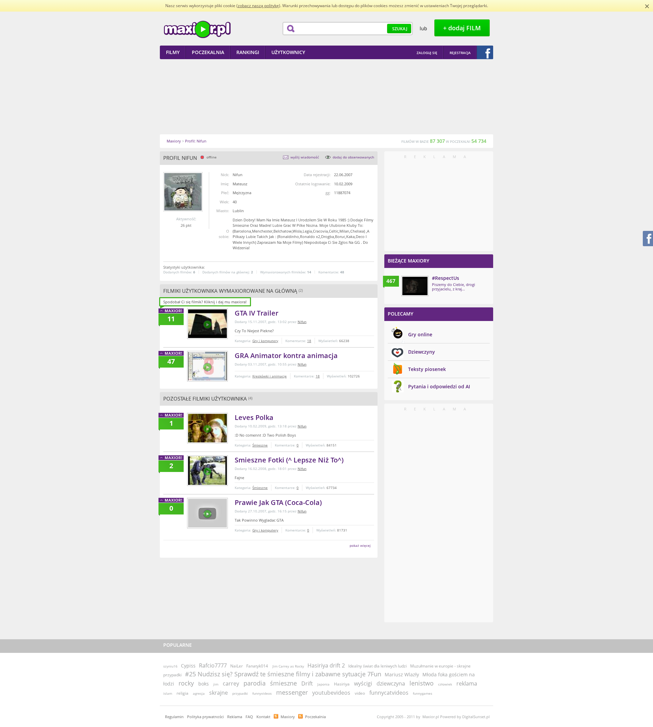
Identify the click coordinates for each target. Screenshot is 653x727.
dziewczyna (390, 683)
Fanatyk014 (257, 666)
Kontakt (263, 716)
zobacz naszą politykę (258, 6)
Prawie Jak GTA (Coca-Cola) (278, 502)
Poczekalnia (315, 716)
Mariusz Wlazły (402, 674)
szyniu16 (170, 666)
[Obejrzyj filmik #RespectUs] (415, 286)
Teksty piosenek (427, 369)
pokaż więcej (360, 545)
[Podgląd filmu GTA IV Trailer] (207, 323)
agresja (199, 693)
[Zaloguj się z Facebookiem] (485, 52)
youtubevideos (331, 692)
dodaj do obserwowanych (353, 157)
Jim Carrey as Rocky (288, 666)
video (360, 693)
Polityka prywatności (205, 716)
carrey (231, 683)
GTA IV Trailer (257, 313)
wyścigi (363, 683)
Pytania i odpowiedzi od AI (439, 386)
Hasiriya (342, 684)
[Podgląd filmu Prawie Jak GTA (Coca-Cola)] (207, 513)
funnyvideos (262, 693)
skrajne (218, 692)
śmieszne (283, 683)
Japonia (323, 684)
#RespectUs (445, 278)
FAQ (249, 716)
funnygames (422, 693)
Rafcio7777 (213, 665)
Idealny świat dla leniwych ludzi (377, 666)
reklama (466, 683)
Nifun (302, 321)
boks (203, 683)
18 (309, 340)
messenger (292, 692)
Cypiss (188, 665)
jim (215, 684)
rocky (186, 683)
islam (167, 693)
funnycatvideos (388, 692)
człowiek (445, 684)
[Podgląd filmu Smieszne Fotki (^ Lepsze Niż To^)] (207, 470)
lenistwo (421, 683)
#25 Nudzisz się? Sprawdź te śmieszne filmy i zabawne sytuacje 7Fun (283, 674)
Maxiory (288, 716)
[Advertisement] (326, 97)
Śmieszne (260, 445)
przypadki (240, 693)
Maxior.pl (197, 29)
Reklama (234, 716)
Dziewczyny (421, 352)
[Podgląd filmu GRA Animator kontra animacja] (207, 366)
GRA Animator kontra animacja (286, 355)
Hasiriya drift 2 (326, 665)
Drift (307, 683)
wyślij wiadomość (304, 157)
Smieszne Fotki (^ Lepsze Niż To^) (289, 459)
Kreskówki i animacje (269, 376)
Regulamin (174, 716)
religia (182, 693)
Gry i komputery (265, 340)
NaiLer (236, 666)
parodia (255, 683)
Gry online (420, 334)
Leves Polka (254, 417)
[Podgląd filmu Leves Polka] (207, 428)
